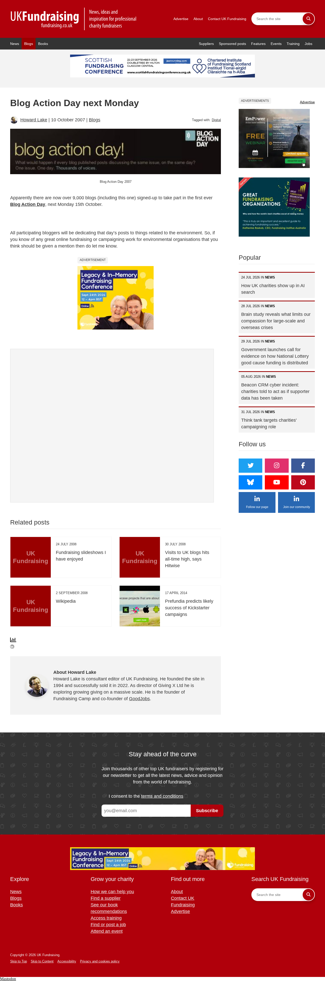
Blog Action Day (27, 204)
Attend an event (107, 931)
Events (276, 44)
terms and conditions (162, 796)
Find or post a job (108, 924)
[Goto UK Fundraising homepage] (73, 19)
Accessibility (66, 961)
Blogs (28, 44)
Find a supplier (106, 898)
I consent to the (146, 796)
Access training (106, 918)
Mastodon (8, 979)
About (198, 19)
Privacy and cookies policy (100, 961)
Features (258, 44)
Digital (216, 120)
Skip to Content (42, 961)
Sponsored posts (232, 44)
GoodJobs (139, 698)
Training (293, 44)
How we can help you (112, 891)
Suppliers (206, 44)
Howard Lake (33, 119)
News (14, 44)
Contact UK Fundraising (227, 19)
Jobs (308, 44)
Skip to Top (18, 961)
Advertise (180, 19)
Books (43, 44)
